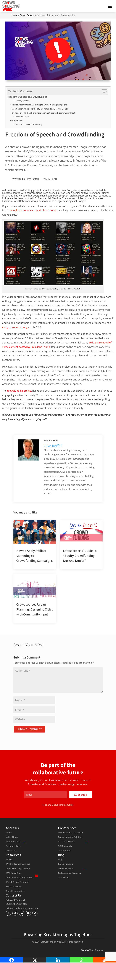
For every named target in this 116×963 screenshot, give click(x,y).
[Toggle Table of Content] (103, 91)
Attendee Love (13, 842)
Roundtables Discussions (70, 833)
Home (15, 15)
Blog (60, 859)
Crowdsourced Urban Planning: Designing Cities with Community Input (43, 112)
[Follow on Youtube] (28, 913)
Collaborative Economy (69, 873)
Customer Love (13, 846)
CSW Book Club (13, 873)
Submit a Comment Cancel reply (28, 124)
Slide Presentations (15, 891)
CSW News (63, 877)
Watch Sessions (13, 887)
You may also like (21, 101)
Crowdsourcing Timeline (18, 868)
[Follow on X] (15, 913)
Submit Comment (29, 729)
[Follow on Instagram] (34, 913)
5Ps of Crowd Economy (17, 882)
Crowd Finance (65, 868)
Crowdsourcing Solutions (70, 837)
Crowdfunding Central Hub (19, 877)
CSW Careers (64, 851)
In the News (12, 837)
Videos (9, 859)
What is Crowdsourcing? (18, 864)
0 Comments (17, 120)
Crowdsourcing (65, 864)
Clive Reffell (32, 179)
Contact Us (11, 851)
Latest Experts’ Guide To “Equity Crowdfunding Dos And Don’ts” (39, 108)
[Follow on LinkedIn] (21, 913)
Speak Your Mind (21, 116)
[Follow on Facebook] (8, 913)
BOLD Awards (65, 846)
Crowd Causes (27, 15)
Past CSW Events (66, 842)
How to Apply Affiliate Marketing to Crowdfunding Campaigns (39, 104)
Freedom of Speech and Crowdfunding (27, 96)
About (9, 833)
